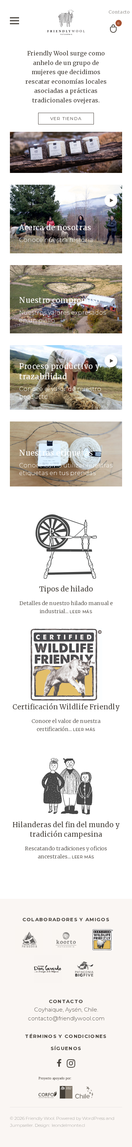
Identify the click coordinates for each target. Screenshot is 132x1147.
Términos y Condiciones (66, 1036)
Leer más (81, 611)
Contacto (115, 12)
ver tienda (66, 118)
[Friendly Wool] (66, 22)
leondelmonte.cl (68, 1125)
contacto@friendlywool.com (66, 1018)
